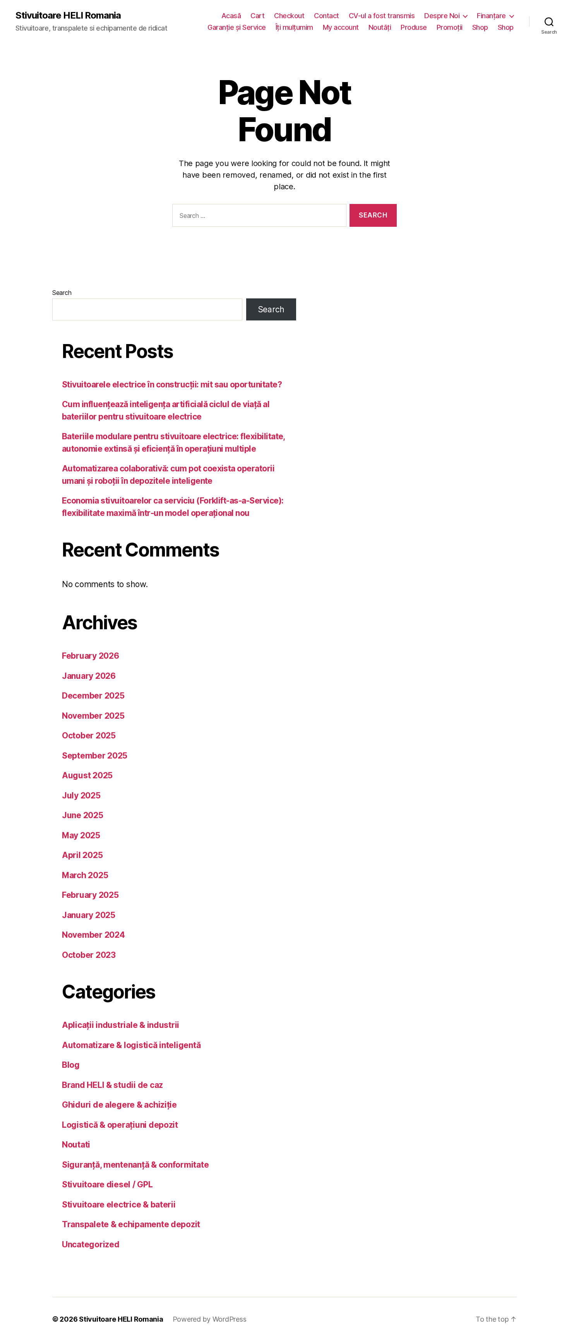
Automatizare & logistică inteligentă (131, 1045)
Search (61, 292)
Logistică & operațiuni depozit (120, 1125)
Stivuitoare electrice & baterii (119, 1204)
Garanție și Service (236, 27)
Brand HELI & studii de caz (112, 1085)
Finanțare (491, 16)
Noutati (76, 1144)
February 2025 (90, 895)
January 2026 (89, 676)
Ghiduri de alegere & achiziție (119, 1105)
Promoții (450, 27)
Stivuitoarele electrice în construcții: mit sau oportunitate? (172, 384)
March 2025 (85, 875)
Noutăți (379, 27)
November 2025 (93, 716)
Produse (414, 27)
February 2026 (90, 656)
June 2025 (82, 815)
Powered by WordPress (210, 1319)
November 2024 (93, 935)
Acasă (231, 16)
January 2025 (88, 915)
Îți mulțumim (294, 27)
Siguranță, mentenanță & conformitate (135, 1165)
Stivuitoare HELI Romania (68, 15)
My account (341, 27)
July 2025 (81, 795)
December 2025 (93, 695)
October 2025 (89, 735)
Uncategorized (91, 1244)
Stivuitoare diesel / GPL (107, 1184)
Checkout (289, 16)
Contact (326, 16)
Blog (71, 1065)
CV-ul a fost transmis (382, 16)
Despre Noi (441, 16)
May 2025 (81, 835)
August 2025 (87, 775)
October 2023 (89, 955)
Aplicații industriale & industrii (120, 1025)
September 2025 (94, 755)
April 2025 (82, 855)
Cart (257, 16)
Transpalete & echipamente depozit (131, 1224)
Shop (480, 27)
